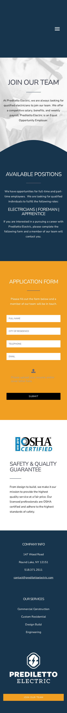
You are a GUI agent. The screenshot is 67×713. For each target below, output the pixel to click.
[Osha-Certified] (33, 434)
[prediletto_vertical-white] (33, 653)
